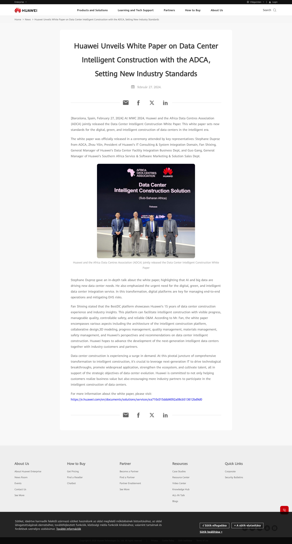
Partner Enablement (130, 483)
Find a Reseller (75, 477)
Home (18, 19)
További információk (68, 528)
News (28, 19)
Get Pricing (73, 471)
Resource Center (180, 477)
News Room (21, 477)
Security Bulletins (234, 477)
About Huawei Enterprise (28, 471)
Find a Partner (127, 477)
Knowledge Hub (180, 489)
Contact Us (20, 489)
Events (18, 483)
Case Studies (179, 471)
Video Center (179, 483)
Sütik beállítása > (211, 532)
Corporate (230, 471)
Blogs (175, 501)
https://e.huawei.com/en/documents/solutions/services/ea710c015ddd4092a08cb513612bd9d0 (136, 399)
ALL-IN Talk (178, 495)
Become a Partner (129, 471)
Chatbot (71, 483)
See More (19, 495)
